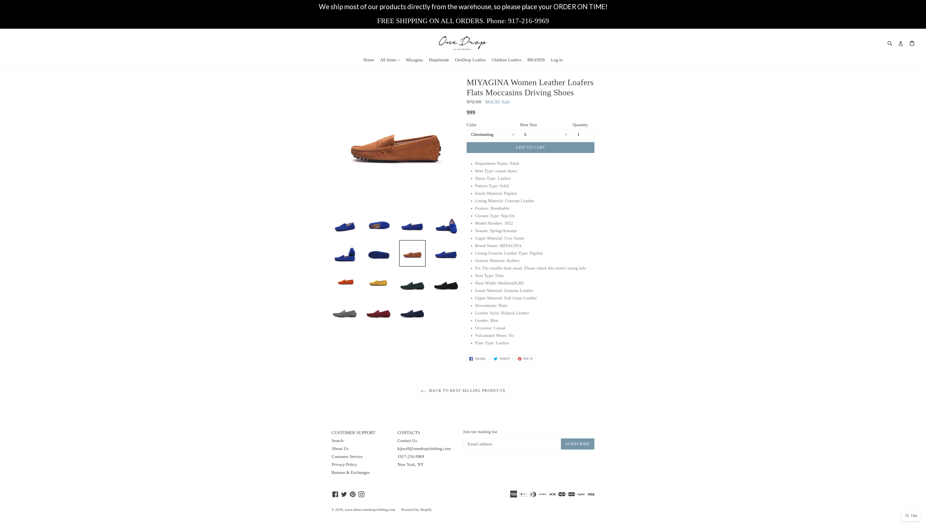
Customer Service (347, 456)
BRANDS (536, 59)
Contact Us (407, 440)
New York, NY (410, 464)
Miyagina (414, 59)
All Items (389, 59)
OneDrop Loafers (470, 59)
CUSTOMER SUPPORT (353, 432)
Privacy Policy (344, 464)
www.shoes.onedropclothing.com (370, 510)
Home (368, 59)
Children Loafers (506, 59)
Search (337, 440)
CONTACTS (408, 432)
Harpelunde (439, 59)
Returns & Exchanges (351, 472)
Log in (557, 59)
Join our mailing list (480, 431)
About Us (340, 448)
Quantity (580, 124)
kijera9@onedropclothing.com (424, 448)
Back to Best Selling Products (466, 390)
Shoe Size (528, 124)
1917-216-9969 (410, 456)
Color (472, 124)
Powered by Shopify (416, 510)
